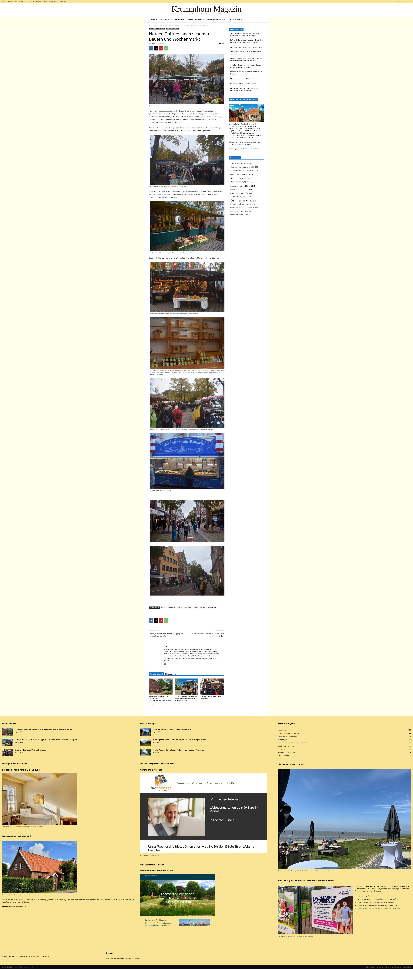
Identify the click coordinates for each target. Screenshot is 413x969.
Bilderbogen (22, 1)
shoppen (202, 607)
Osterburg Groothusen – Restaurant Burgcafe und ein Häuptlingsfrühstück (246, 66)
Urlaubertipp (249, 211)
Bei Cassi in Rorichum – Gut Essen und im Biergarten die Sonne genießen (244, 89)
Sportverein (234, 208)
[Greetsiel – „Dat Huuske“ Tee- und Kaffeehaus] (212, 687)
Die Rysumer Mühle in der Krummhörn (243, 84)
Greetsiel (234, 178)
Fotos (232, 174)
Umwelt (256, 208)
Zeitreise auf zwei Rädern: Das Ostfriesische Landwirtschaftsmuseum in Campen (245, 34)
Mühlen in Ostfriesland (34, 1)
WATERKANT (234, 215)
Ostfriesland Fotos (215, 20)
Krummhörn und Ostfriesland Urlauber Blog (398, 967)
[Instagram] (405, 1)
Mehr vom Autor (170, 674)
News (153, 20)
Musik (243, 190)
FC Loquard (247, 171)
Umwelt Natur (63, 1)
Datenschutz (370, 967)
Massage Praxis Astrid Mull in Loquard (243, 79)
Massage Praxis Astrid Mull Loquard (21, 769)
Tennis (250, 208)
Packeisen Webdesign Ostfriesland (22, 967)
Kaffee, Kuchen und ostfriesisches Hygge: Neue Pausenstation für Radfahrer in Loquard (186, 699)
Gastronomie (247, 174)
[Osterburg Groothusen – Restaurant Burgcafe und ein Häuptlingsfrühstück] (145, 742)
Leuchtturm (234, 186)
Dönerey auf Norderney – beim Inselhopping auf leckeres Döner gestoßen (166, 635)
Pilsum (233, 204)
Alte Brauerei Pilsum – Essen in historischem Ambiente (245, 53)
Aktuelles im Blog (12, 1)
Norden (179, 607)
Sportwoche (242, 208)
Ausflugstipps (235, 20)
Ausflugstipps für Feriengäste (163, 25)
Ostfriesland (187, 607)
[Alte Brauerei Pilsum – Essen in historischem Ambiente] (145, 732)
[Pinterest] (161, 48)
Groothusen (243, 178)
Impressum (379, 967)
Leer (251, 182)
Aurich (233, 163)
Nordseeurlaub (245, 197)
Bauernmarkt (171, 607)
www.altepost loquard (19, 906)
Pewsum (253, 201)
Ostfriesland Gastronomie (50, 1)
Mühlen (249, 190)
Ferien (254, 171)
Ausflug (163, 607)
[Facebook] (402, 1)
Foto (258, 171)
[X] (409, 1)
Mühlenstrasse (234, 193)
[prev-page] (150, 705)
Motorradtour (235, 189)
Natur (243, 193)
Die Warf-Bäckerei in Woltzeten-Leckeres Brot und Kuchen (207, 635)
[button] (399, 1)
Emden (255, 167)
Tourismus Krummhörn (172, 28)
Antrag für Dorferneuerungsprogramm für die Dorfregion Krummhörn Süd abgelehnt (246, 59)
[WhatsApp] (166, 48)
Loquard (249, 186)
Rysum (249, 204)
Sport (255, 204)
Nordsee (234, 196)
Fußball (237, 174)
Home (3, 1)
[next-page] (154, 705)
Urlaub (241, 211)
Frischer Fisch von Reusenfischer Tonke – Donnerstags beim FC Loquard (178, 750)
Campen (234, 167)
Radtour (195, 607)
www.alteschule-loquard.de (248, 149)
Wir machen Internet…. (152, 769)
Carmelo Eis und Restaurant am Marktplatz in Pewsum (246, 73)
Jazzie (153, 43)
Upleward (234, 211)
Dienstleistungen (194, 20)
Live (241, 186)
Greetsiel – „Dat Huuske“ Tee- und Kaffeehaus (246, 47)
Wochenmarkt (212, 607)
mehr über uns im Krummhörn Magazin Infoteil (123, 959)
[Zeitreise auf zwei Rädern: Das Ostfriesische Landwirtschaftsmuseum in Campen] (161, 687)
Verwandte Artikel (156, 674)
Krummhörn (239, 182)
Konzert (250, 178)
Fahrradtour (235, 170)
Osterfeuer (256, 197)
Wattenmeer (244, 215)
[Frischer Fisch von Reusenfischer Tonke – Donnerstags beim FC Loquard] (145, 752)
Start (150, 25)
